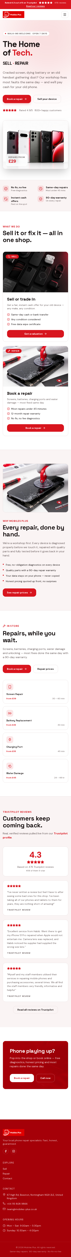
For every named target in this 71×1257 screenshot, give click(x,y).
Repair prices (45, 668)
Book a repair (15, 99)
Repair (6, 1173)
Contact (7, 1178)
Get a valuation (33, 333)
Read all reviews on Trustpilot (35, 1009)
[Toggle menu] (64, 14)
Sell (5, 1168)
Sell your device (47, 99)
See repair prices (17, 592)
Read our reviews (35, 6)
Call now (45, 1078)
